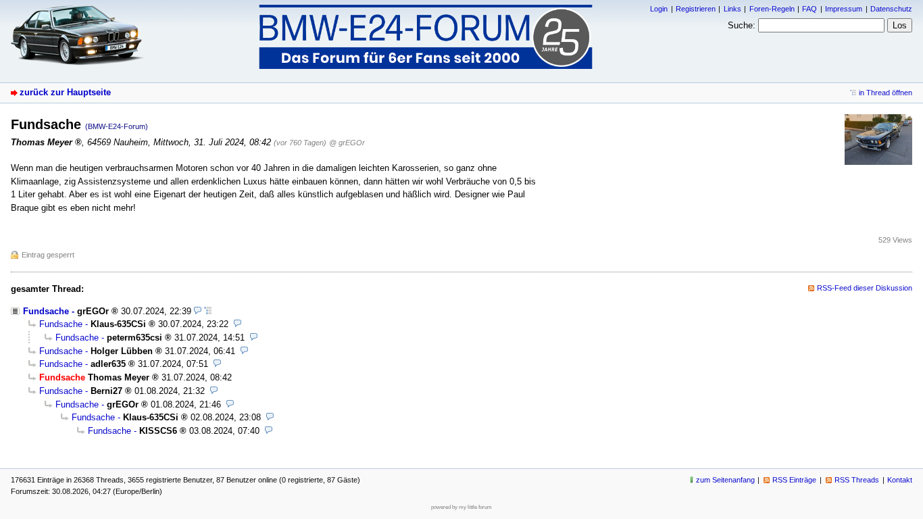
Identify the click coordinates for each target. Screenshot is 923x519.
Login (659, 9)
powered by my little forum (461, 507)
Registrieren (696, 9)
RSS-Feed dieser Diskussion (864, 288)
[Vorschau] (197, 311)
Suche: (741, 25)
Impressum (843, 9)
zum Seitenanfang (725, 480)
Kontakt (899, 480)
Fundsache (46, 311)
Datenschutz (891, 9)
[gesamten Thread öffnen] (207, 311)
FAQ (809, 9)
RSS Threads (856, 480)
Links (732, 9)
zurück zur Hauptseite (65, 92)
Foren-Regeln (772, 9)
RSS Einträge (794, 480)
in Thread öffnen (885, 93)
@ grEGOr (347, 143)
